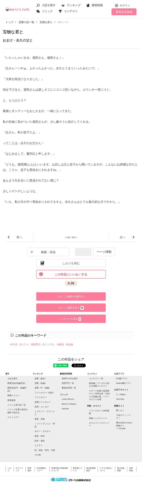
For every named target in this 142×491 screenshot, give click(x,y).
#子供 (13, 344)
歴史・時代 (40, 436)
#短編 (69, 344)
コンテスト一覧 (96, 378)
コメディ (39, 445)
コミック (47, 11)
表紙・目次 (48, 252)
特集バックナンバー (98, 418)
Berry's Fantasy (69, 404)
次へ (123, 237)
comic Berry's (68, 399)
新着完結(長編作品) (16, 383)
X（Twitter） (121, 394)
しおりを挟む (71, 263)
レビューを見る (70, 318)
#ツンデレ (49, 344)
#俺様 (60, 344)
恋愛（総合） (41, 378)
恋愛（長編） (41, 383)
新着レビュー (13, 395)
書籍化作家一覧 (69, 388)
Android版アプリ (123, 383)
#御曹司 (36, 344)
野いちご (120, 410)
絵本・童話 (40, 441)
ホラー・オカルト (43, 431)
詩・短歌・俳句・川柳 (45, 450)
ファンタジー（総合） (45, 392)
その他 (38, 455)
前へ (19, 237)
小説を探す (49, 5)
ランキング (74, 5)
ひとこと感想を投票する (71, 296)
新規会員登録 (124, 11)
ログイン (125, 5)
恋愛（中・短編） (43, 388)
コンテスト (71, 11)
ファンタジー (41, 397)
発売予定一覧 (68, 383)
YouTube (120, 399)
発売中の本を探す (70, 378)
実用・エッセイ (42, 407)
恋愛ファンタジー (43, 402)
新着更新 (11, 400)
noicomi (65, 408)
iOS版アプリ (122, 378)
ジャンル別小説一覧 (16, 405)
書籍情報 (97, 5)
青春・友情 (40, 419)
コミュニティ (13, 417)
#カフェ (24, 344)
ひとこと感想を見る (70, 307)
